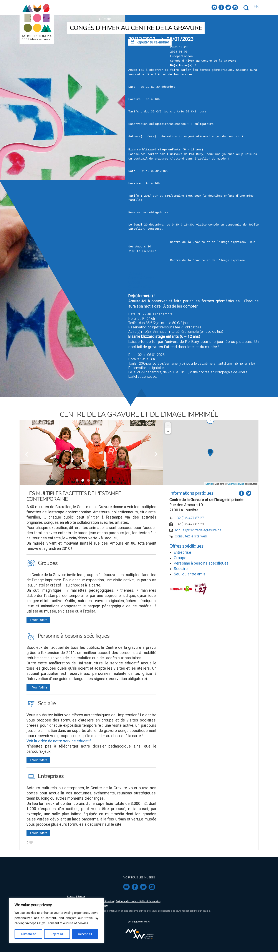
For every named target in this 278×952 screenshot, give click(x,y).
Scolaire (181, 569)
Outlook (134, 282)
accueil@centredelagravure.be (198, 530)
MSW (146, 921)
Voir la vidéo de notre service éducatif (58, 741)
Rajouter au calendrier (150, 42)
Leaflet (209, 483)
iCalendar (135, 274)
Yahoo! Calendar (140, 291)
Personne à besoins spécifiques (201, 563)
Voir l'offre (38, 620)
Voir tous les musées (139, 878)
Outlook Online (139, 287)
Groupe (180, 558)
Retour (104, 19)
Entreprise (182, 552)
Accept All (85, 934)
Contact (71, 896)
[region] (56, 920)
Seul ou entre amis (189, 574)
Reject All (57, 934)
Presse (81, 896)
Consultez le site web (191, 536)
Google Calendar (140, 278)
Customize (28, 934)
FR (256, 6)
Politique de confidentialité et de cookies (138, 901)
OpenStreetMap (235, 483)
